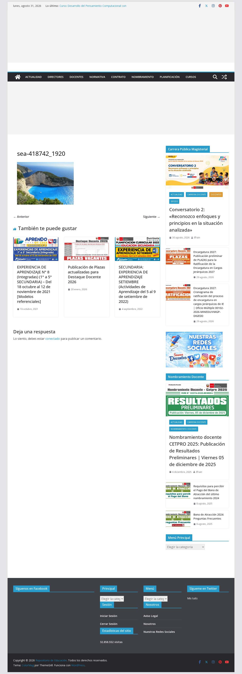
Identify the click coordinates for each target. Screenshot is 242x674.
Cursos (191, 77)
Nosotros (149, 624)
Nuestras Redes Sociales (159, 632)
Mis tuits (192, 598)
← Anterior (21, 217)
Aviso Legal (150, 616)
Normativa (97, 77)
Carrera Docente (196, 194)
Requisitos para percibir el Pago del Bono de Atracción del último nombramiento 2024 (208, 492)
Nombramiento (143, 77)
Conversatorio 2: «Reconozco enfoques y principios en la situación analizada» (196, 219)
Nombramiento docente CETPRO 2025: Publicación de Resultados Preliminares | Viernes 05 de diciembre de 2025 (197, 450)
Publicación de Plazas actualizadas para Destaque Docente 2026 (86, 274)
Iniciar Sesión (108, 616)
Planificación (170, 77)
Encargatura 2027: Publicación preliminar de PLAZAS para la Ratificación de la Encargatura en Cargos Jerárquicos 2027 (207, 262)
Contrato (118, 77)
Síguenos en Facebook (31, 588)
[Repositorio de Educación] (17, 76)
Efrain (197, 237)
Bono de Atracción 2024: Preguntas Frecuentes (208, 516)
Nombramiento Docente (184, 429)
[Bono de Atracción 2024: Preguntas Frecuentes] (178, 519)
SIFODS (174, 201)
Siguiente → (151, 217)
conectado (52, 339)
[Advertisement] (121, 36)
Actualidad (33, 77)
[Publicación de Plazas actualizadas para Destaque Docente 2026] (86, 240)
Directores (56, 77)
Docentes (76, 77)
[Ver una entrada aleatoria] (224, 76)
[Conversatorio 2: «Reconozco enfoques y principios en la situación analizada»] (197, 172)
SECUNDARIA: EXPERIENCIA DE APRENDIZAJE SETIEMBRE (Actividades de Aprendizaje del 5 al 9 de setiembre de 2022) (137, 284)
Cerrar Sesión (108, 624)
